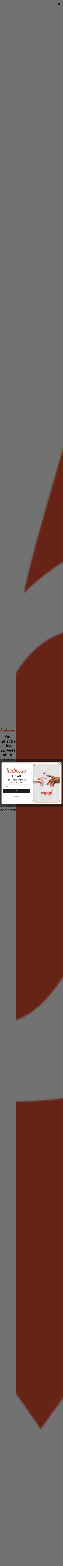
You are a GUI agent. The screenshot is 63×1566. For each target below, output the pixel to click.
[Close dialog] (59, 764)
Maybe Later (16, 796)
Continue (16, 791)
